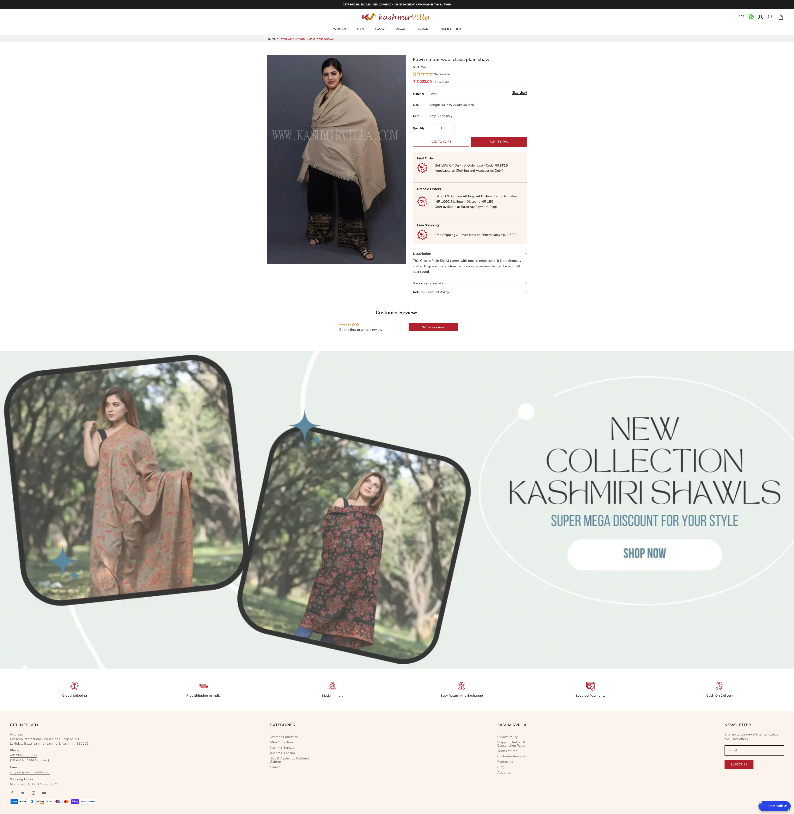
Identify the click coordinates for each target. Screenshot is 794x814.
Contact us (505, 761)
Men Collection (281, 742)
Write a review (433, 327)
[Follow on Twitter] (23, 793)
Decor (400, 29)
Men (360, 29)
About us (504, 772)
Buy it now (499, 142)
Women (339, 29)
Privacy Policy (507, 737)
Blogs (422, 29)
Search (275, 767)
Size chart (519, 92)
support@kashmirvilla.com (30, 772)
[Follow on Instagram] (33, 793)
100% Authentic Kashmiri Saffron (289, 760)
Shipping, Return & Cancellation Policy (511, 744)
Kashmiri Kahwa (282, 747)
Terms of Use (507, 751)
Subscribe (739, 764)
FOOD (379, 29)
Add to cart (440, 142)
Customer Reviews (511, 756)
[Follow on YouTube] (44, 793)
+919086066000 (23, 755)
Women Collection (284, 737)
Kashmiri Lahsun (282, 753)
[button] (423, 74)
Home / (273, 39)
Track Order (450, 29)
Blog (500, 767)
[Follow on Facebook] (12, 793)
